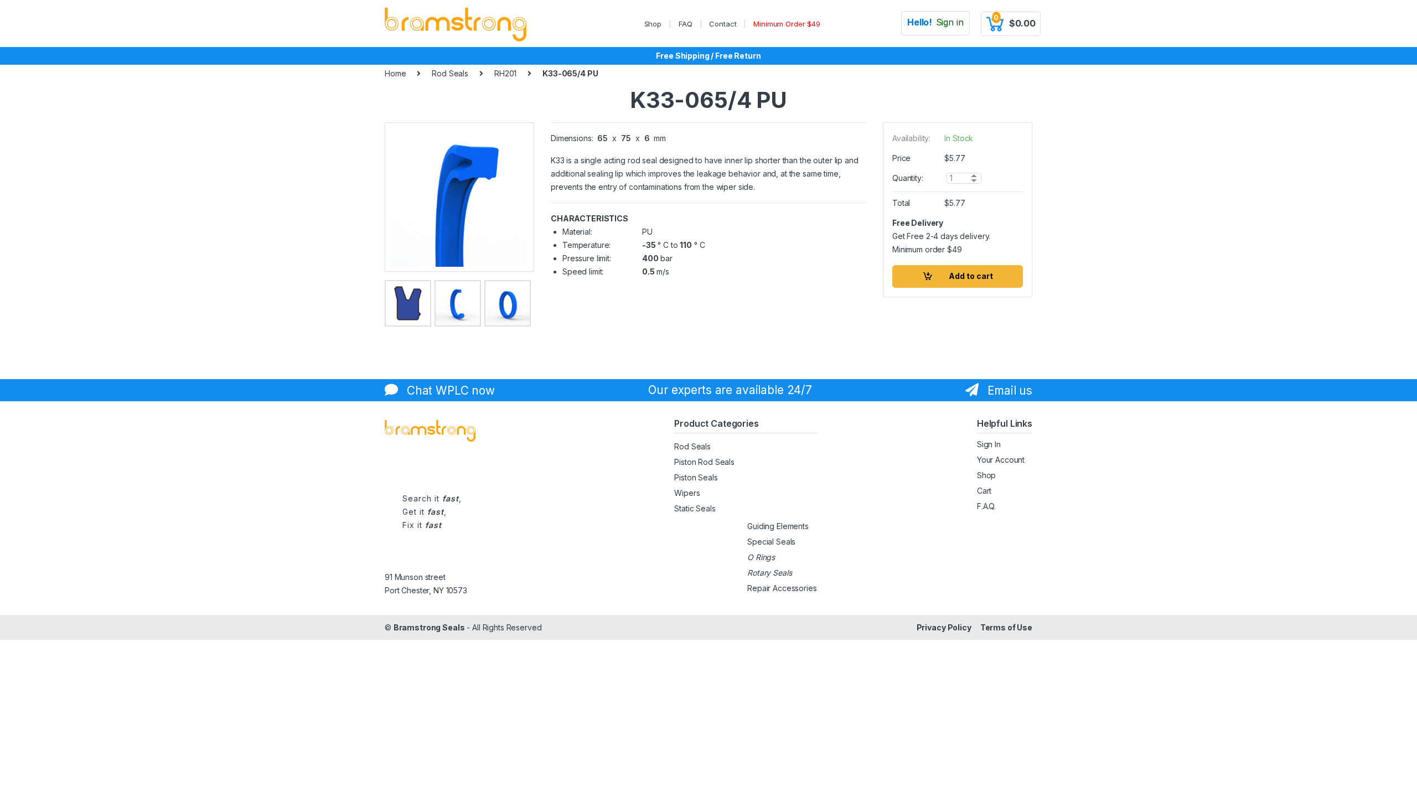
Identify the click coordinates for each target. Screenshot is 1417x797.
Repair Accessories (781, 588)
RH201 (505, 73)
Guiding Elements (778, 526)
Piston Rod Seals (704, 462)
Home (395, 73)
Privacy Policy (944, 627)
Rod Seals (450, 73)
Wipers (687, 493)
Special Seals (771, 541)
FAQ (685, 23)
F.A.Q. (986, 506)
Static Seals (694, 508)
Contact (722, 23)
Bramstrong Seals (429, 627)
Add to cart (971, 276)
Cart (984, 490)
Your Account (1001, 459)
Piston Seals (695, 477)
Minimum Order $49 (786, 23)
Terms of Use (1006, 627)
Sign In (989, 444)
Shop (652, 23)
